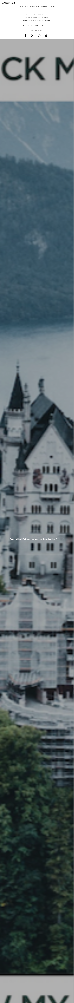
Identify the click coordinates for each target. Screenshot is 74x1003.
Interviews (43, 536)
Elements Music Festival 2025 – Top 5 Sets (37, 15)
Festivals (32, 6)
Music (27, 6)
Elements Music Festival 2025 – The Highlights (37, 17)
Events (38, 6)
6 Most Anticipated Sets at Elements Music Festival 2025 (37, 20)
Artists (22, 6)
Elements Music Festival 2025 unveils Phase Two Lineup (37, 25)
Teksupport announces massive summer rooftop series (37, 23)
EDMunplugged (8, 3)
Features (44, 6)
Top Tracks (51, 6)
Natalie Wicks (31, 536)
